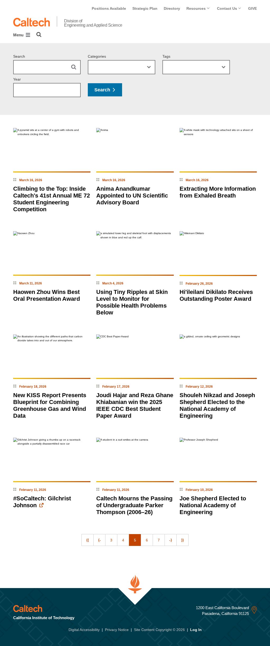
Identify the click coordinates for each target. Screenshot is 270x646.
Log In (196, 630)
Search (19, 56)
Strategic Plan (144, 8)
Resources (196, 8)
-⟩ (170, 540)
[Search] (38, 34)
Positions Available (109, 8)
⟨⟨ (87, 540)
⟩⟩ (182, 540)
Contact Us (227, 8)
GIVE (252, 8)
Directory (172, 8)
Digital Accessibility (84, 630)
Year (17, 79)
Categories (97, 56)
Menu (19, 35)
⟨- (99, 540)
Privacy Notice (117, 630)
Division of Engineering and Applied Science (93, 23)
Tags (166, 56)
